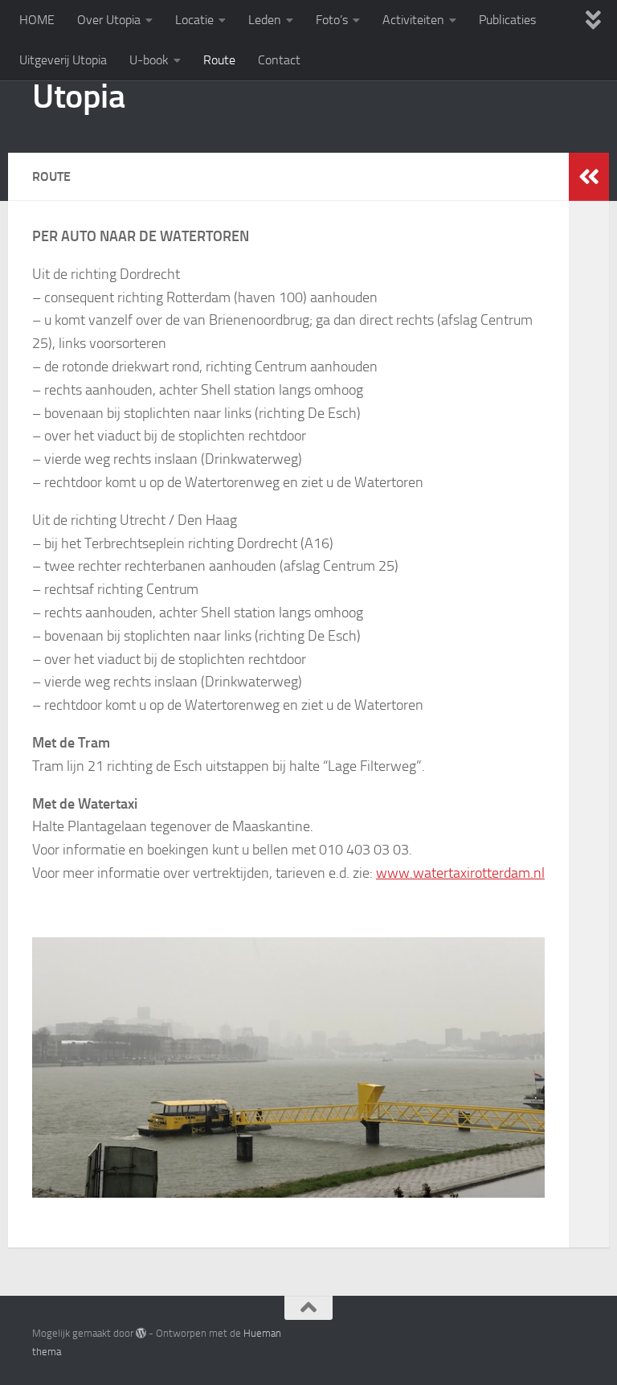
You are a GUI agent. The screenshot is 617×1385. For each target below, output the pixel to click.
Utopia (78, 96)
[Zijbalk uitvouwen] (589, 177)
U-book (149, 60)
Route (219, 60)
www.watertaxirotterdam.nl (460, 873)
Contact (279, 60)
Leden (264, 19)
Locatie (194, 19)
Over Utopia (109, 19)
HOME (37, 19)
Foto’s (332, 19)
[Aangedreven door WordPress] (141, 1333)
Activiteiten (413, 19)
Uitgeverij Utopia (63, 60)
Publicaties (507, 19)
